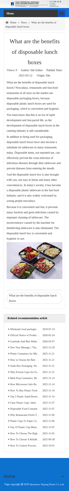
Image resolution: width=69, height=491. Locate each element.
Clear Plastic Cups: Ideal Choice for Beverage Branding (39, 402)
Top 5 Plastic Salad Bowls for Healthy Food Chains (37, 396)
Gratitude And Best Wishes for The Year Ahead (34, 341)
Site (48, 75)
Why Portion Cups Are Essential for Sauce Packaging (38, 372)
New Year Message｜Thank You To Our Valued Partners (39, 347)
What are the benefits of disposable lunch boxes (33, 298)
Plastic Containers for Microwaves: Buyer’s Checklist (38, 353)
